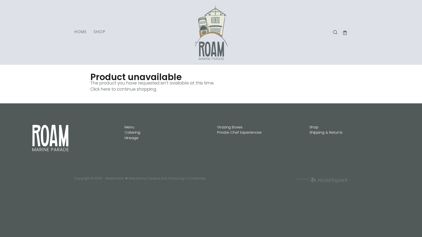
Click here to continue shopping (123, 89)
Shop (313, 127)
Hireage (131, 138)
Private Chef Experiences (239, 133)
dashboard (114, 178)
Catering (132, 133)
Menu (129, 127)
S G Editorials (195, 178)
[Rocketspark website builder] (322, 181)
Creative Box (157, 178)
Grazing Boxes (229, 127)
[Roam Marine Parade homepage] (211, 32)
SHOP (100, 32)
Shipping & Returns (325, 133)
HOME (80, 32)
